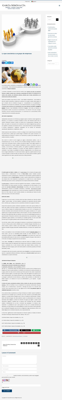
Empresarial (15, 336)
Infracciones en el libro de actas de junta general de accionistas (52, 35)
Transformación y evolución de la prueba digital (52, 29)
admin (4, 336)
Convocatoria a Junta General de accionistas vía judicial (52, 48)
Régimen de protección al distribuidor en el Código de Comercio (52, 41)
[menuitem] (27, 1)
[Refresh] (2, 382)
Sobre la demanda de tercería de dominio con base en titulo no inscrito (53, 54)
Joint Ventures (19, 336)
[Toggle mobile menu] (59, 5)
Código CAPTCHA (5, 387)
